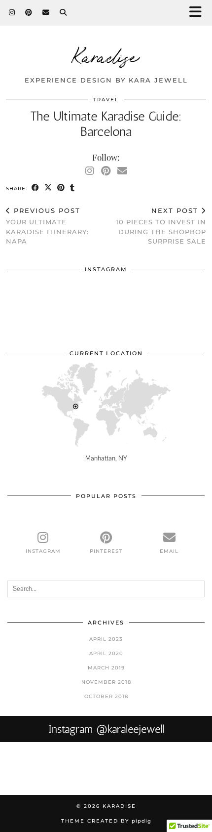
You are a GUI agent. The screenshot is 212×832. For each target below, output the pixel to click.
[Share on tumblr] (72, 188)
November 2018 (106, 682)
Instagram (106, 729)
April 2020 (106, 653)
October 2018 (106, 696)
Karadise (106, 55)
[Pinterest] (29, 12)
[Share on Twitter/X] (48, 188)
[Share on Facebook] (35, 188)
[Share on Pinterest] (61, 188)
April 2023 (106, 639)
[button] (199, 12)
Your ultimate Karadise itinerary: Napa (47, 226)
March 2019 (106, 668)
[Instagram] (12, 12)
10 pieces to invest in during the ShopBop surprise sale (161, 226)
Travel (106, 99)
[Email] (46, 12)
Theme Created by (106, 821)
